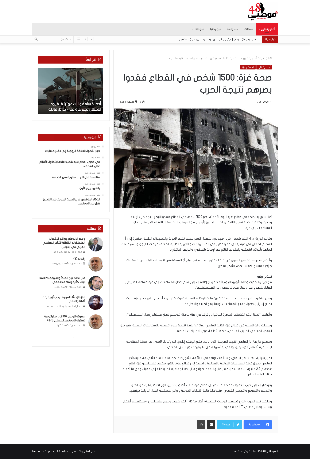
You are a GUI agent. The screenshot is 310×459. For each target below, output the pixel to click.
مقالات (248, 29)
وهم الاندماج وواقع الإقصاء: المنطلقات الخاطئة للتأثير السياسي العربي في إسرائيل (64, 243)
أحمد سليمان (75, 287)
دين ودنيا (215, 29)
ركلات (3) (79, 258)
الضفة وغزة (247, 67)
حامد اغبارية (76, 263)
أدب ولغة (233, 29)
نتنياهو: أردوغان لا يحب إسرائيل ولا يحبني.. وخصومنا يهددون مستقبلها (219, 39)
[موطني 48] (263, 11)
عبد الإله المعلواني (72, 306)
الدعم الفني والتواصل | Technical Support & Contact (65, 451)
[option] (70, 91)
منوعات (199, 29)
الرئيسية (264, 58)
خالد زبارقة (77, 252)
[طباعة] (201, 424)
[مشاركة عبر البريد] (211, 424)
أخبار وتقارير (268, 29)
